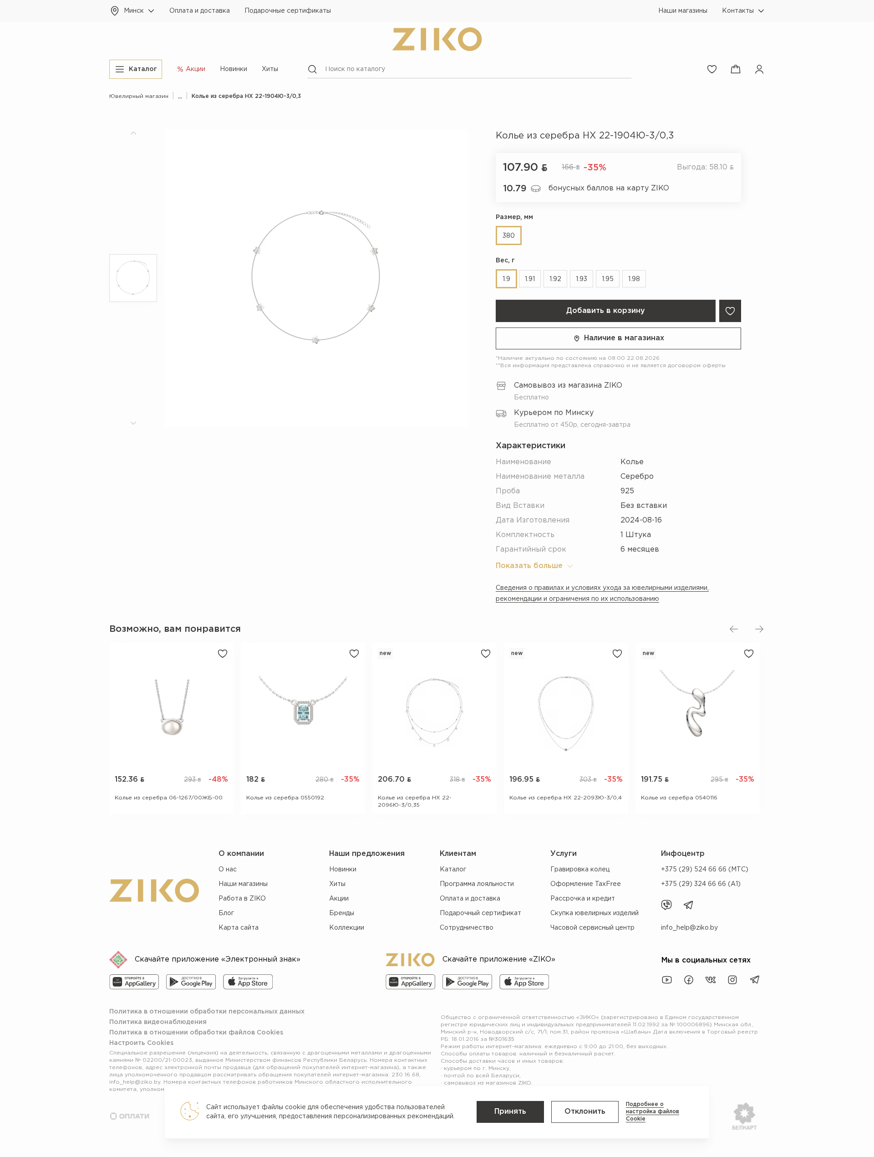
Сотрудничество (466, 928)
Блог (226, 913)
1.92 (555, 279)
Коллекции (346, 928)
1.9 (506, 279)
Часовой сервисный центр (592, 928)
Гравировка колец (580, 869)
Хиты (270, 69)
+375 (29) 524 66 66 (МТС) (704, 869)
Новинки (233, 69)
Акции (339, 898)
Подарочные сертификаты (287, 11)
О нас (227, 869)
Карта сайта (238, 928)
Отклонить (584, 1111)
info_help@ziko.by (689, 928)
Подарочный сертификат (480, 913)
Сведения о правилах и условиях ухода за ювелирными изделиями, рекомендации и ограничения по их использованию (602, 593)
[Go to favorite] (711, 69)
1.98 (634, 279)
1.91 (530, 279)
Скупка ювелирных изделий (594, 913)
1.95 (608, 279)
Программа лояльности (477, 884)
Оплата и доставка (199, 11)
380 (509, 236)
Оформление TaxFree (585, 884)
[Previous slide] (733, 629)
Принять (510, 1111)
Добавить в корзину (605, 310)
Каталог (453, 869)
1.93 (581, 279)
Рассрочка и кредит (582, 898)
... (180, 96)
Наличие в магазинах (624, 338)
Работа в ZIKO (242, 898)
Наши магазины (682, 11)
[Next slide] (759, 629)
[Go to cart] (735, 69)
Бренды (341, 913)
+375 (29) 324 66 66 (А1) (701, 884)
